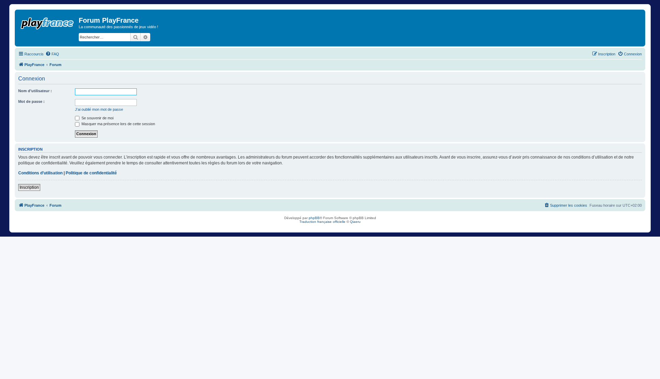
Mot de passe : (31, 101)
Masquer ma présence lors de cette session (117, 124)
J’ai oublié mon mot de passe (99, 109)
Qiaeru (355, 222)
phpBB (314, 218)
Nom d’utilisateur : (35, 91)
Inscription (29, 187)
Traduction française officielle (322, 222)
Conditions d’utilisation (40, 173)
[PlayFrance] (47, 22)
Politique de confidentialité (91, 173)
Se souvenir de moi (96, 118)
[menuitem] (52, 54)
